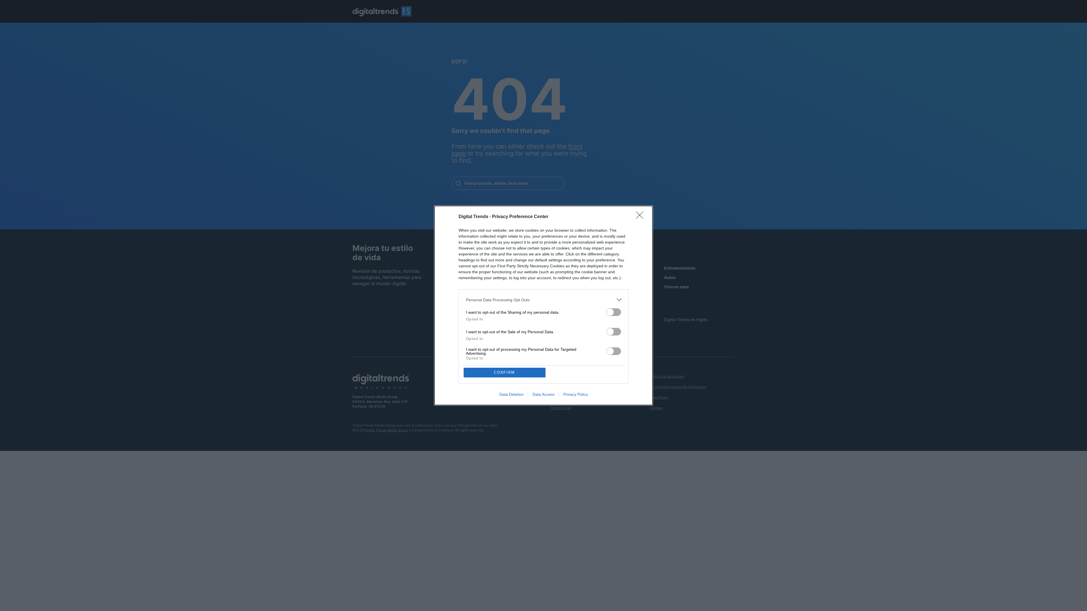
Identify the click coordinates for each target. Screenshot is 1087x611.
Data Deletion (511, 394)
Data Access (543, 394)
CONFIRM (504, 372)
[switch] (613, 312)
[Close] (641, 217)
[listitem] (543, 300)
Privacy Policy (575, 394)
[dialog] (543, 305)
